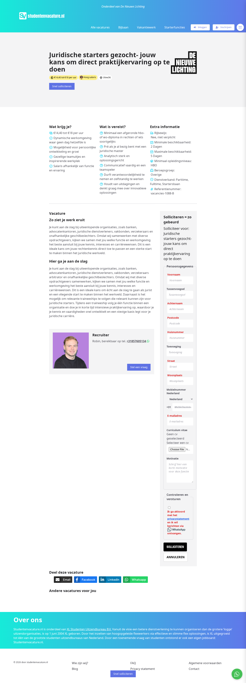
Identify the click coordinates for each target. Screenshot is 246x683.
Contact (194, 669)
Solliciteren (175, 547)
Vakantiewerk (146, 27)
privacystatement (178, 518)
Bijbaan (123, 27)
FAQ (133, 663)
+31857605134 (136, 341)
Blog (75, 669)
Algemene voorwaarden (205, 663)
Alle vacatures (100, 27)
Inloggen (202, 27)
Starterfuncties (174, 27)
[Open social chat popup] (237, 674)
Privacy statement (142, 669)
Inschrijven (225, 27)
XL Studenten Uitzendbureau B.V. (89, 629)
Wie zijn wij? (80, 663)
